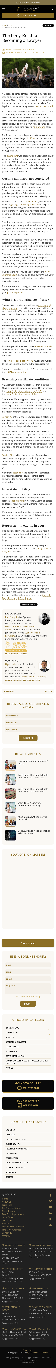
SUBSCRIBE (28, 738)
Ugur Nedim (28, 50)
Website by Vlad (28, 1362)
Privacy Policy (28, 1350)
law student (12, 155)
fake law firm (39, 126)
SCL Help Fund (12, 1046)
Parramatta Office (42, 1245)
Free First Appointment (17, 1149)
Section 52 (7, 455)
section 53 (18, 472)
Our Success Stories (16, 1139)
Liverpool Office (13, 1269)
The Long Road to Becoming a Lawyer (22, 38)
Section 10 (11, 1172)
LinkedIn (27, 680)
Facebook (17, 680)
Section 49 (7, 416)
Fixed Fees (10, 1134)
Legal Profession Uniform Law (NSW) (24, 391)
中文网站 (9, 1177)
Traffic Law (12, 1032)
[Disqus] (28, 893)
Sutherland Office (15, 1328)
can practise (18, 500)
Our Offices (11, 1153)
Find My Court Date (16, 1167)
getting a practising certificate (25, 204)
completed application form (20, 360)
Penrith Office (39, 1288)
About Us (10, 1130)
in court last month (44, 106)
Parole (9, 1068)
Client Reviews (13, 1144)
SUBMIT (28, 1003)
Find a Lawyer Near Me (17, 1162)
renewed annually (43, 346)
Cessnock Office (40, 1328)
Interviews (11, 1051)
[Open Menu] (3, 9)
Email (7, 654)
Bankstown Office (41, 1307)
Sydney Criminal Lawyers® (37, 1352)
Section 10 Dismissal (16, 1042)
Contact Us (12, 1158)
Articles (11, 25)
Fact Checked (38, 53)
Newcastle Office (14, 1288)
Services (10, 1037)
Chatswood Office (41, 1269)
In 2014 (31, 138)
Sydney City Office (14, 1245)
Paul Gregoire (14, 50)
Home (4, 25)
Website (14, 654)
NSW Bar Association (16, 372)
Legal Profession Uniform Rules (21, 394)
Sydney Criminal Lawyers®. (34, 676)
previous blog (31, 201)
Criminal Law (12, 1028)
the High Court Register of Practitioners (26, 596)
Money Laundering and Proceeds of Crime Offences (27, 1062)
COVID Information (15, 1056)
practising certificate (17, 292)
